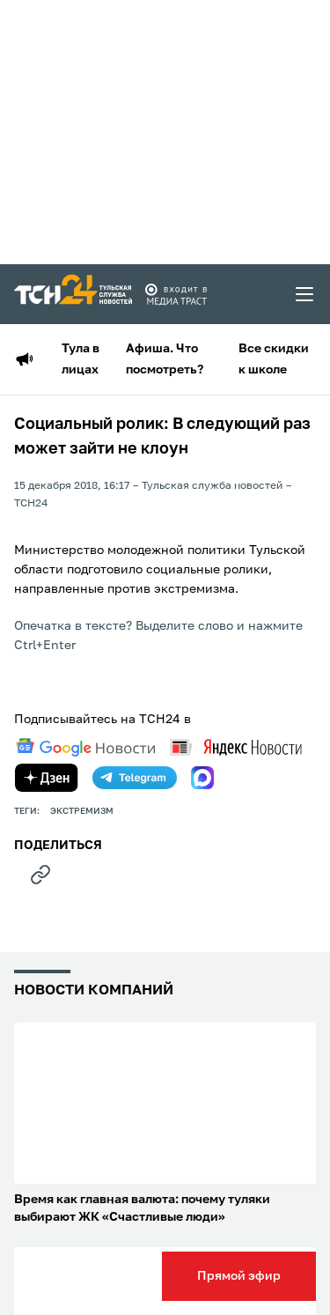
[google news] (85, 747)
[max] (202, 777)
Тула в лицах (80, 359)
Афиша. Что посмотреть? (164, 359)
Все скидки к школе (273, 359)
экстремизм (82, 811)
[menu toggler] (305, 294)
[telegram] (134, 777)
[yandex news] (236, 747)
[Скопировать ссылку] (40, 875)
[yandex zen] (46, 778)
